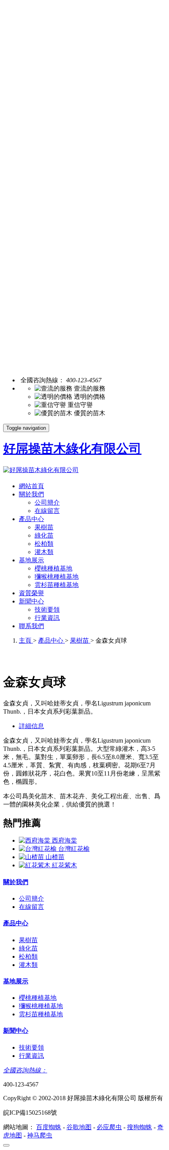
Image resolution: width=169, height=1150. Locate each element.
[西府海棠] (35, 840)
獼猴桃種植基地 (57, 576)
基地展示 (31, 560)
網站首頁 (31, 486)
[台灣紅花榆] (38, 848)
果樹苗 (44, 527)
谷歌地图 (79, 1127)
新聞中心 (31, 601)
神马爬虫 (39, 1135)
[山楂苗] (32, 857)
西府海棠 (64, 840)
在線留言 (47, 510)
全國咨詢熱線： (25, 1070)
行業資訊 (47, 617)
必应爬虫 (109, 1127)
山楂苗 (55, 857)
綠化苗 (44, 535)
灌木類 (44, 552)
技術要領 (47, 609)
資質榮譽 (31, 593)
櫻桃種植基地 (53, 568)
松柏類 (44, 543)
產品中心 (31, 519)
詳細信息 (31, 726)
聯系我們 (31, 626)
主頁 (26, 640)
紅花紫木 (64, 865)
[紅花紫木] (35, 865)
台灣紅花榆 (74, 848)
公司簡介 (47, 502)
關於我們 (31, 494)
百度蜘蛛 (48, 1127)
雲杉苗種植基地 (57, 584)
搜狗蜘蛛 (139, 1127)
